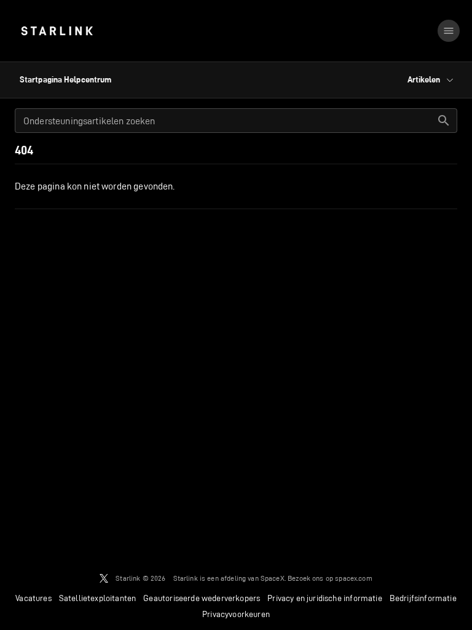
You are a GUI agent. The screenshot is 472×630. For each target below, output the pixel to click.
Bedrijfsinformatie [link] (423, 598)
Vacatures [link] (33, 598)
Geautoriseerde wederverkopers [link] (201, 598)
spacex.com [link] (353, 578)
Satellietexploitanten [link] (97, 598)
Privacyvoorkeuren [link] (236, 614)
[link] (57, 31)
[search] (443, 120)
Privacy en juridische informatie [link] (324, 598)
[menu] (449, 31)
